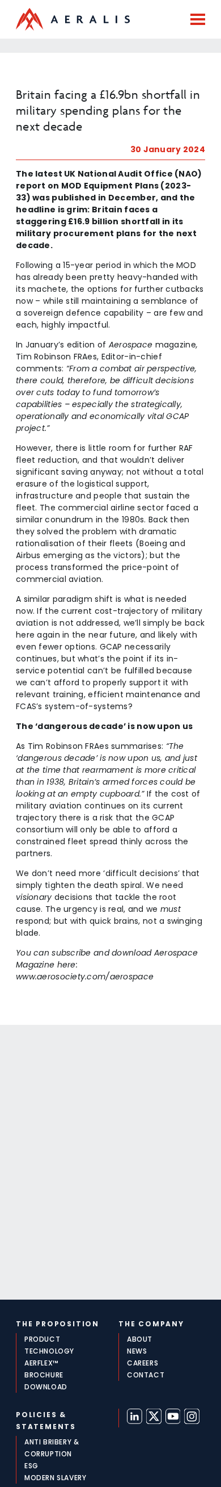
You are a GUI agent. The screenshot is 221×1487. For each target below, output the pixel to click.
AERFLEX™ (41, 1363)
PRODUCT (42, 1339)
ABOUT (139, 1339)
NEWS (137, 1351)
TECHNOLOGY (49, 1351)
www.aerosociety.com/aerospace (85, 976)
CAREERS (142, 1363)
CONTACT (145, 1375)
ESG (31, 1466)
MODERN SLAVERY (55, 1477)
